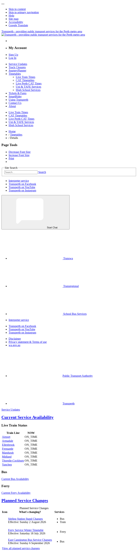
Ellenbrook (8, 444)
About (12, 106)
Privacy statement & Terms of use (28, 341)
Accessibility (16, 22)
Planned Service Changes (24, 500)
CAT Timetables (25, 80)
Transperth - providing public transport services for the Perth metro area (41, 31)
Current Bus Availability (15, 479)
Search (42, 172)
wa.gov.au (14, 345)
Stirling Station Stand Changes (25, 518)
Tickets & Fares (17, 93)
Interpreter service (19, 180)
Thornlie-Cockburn (13, 460)
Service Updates (18, 64)
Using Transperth (18, 99)
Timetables (15, 73)
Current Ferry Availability (16, 492)
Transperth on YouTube (22, 187)
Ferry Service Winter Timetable (25, 530)
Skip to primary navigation (24, 12)
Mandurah (8, 452)
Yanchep (7, 464)
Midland (7, 456)
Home (12, 131)
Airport (6, 436)
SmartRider (15, 96)
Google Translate (18, 25)
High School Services (28, 89)
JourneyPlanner (17, 70)
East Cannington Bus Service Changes (30, 539)
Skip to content (17, 9)
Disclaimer (15, 338)
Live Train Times (25, 77)
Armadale (7, 440)
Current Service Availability (27, 417)
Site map (14, 18)
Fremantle (7, 448)
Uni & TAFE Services (28, 86)
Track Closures (17, 67)
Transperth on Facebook (22, 184)
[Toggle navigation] (2, 4)
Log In (12, 57)
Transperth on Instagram (22, 190)
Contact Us (15, 102)
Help (11, 15)
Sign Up (13, 54)
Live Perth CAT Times (29, 83)
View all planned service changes (21, 548)
